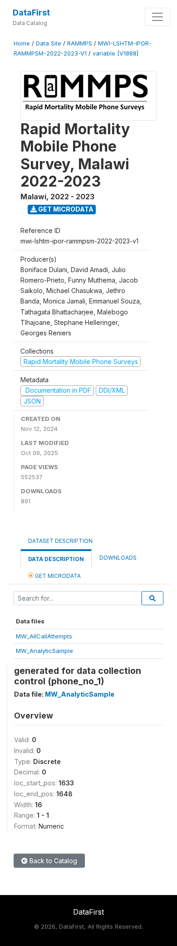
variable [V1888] (115, 53)
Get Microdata (65, 209)
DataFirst (31, 12)
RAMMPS (79, 43)
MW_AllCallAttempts (44, 636)
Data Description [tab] (56, 559)
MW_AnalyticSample (44, 650)
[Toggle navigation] (157, 17)
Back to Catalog (52, 861)
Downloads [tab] (118, 557)
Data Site (48, 43)
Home (22, 43)
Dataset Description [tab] (60, 540)
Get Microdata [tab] (57, 575)
